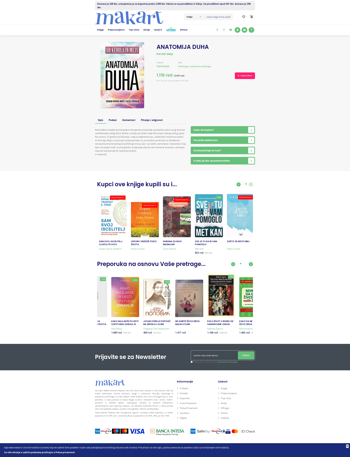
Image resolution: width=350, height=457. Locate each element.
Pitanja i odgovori (152, 120)
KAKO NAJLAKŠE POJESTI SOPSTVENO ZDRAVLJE (110, 323)
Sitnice (224, 413)
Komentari (128, 120)
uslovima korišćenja (227, 361)
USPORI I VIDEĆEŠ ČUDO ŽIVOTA (142, 243)
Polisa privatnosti (189, 408)
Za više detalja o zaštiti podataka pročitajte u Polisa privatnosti (39, 452)
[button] (239, 184)
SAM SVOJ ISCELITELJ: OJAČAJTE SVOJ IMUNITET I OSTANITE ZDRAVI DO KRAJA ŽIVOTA (109, 243)
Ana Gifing (102, 328)
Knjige (224, 388)
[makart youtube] (230, 29)
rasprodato (246, 75)
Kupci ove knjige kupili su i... (137, 184)
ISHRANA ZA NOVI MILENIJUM (170, 243)
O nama (184, 388)
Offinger (225, 408)
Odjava (183, 418)
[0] (251, 17)
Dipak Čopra (103, 248)
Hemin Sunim (136, 248)
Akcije (224, 403)
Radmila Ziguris (201, 328)
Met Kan (197, 248)
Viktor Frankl (231, 248)
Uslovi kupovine (188, 403)
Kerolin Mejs (165, 54)
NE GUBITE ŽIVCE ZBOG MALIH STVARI (173, 323)
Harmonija (163, 66)
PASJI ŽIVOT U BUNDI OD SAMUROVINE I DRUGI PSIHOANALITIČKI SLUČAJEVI (206, 323)
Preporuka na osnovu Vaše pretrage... (151, 264)
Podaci (113, 120)
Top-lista (226, 398)
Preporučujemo (229, 393)
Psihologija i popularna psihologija (194, 66)
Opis (100, 120)
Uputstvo (184, 413)
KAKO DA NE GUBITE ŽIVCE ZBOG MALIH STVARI (235, 323)
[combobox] (194, 17)
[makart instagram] (224, 29)
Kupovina (184, 398)
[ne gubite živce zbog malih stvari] (175, 298)
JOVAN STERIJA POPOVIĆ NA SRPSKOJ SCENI (142, 323)
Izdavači (225, 418)
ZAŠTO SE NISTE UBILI (236, 241)
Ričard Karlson (232, 328)
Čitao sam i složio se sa (215, 361)
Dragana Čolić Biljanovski (142, 328)
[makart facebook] (217, 29)
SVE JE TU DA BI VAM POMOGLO (204, 243)
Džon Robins (167, 248)
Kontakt (184, 393)
